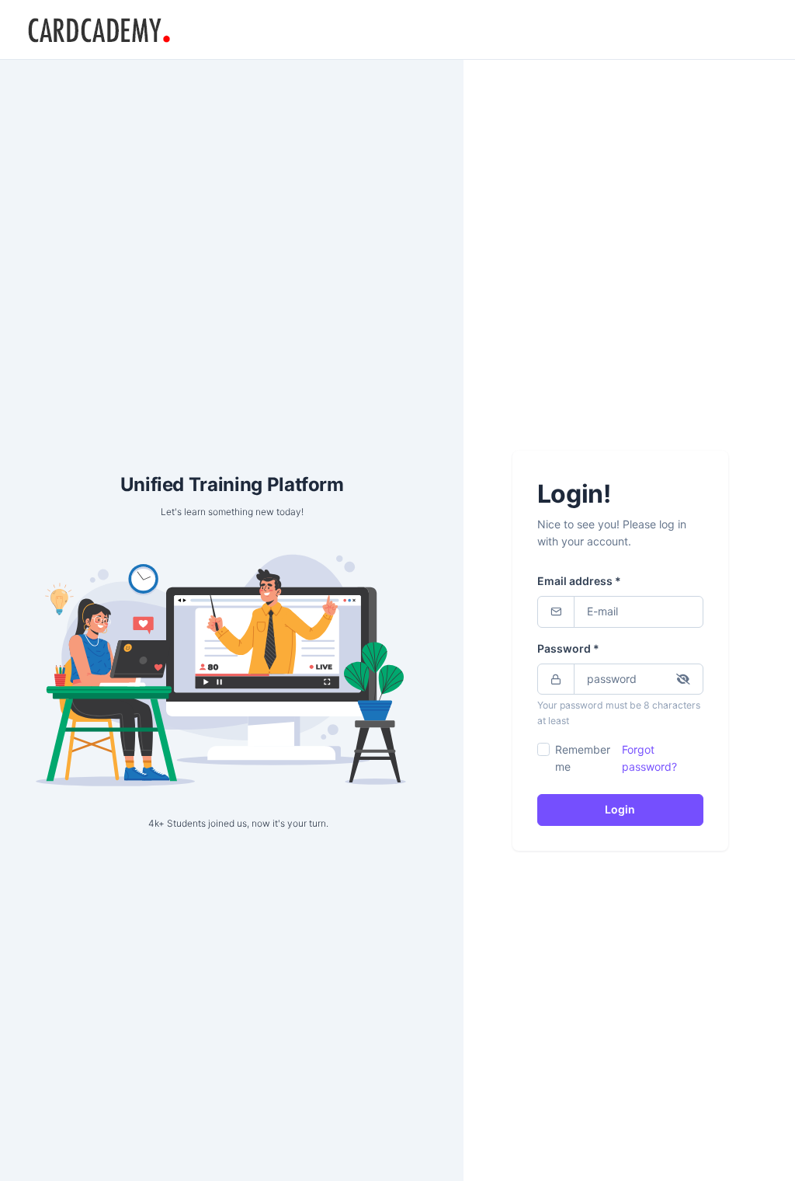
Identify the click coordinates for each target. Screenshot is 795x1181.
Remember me (582, 758)
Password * (568, 648)
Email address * (579, 580)
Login (620, 809)
